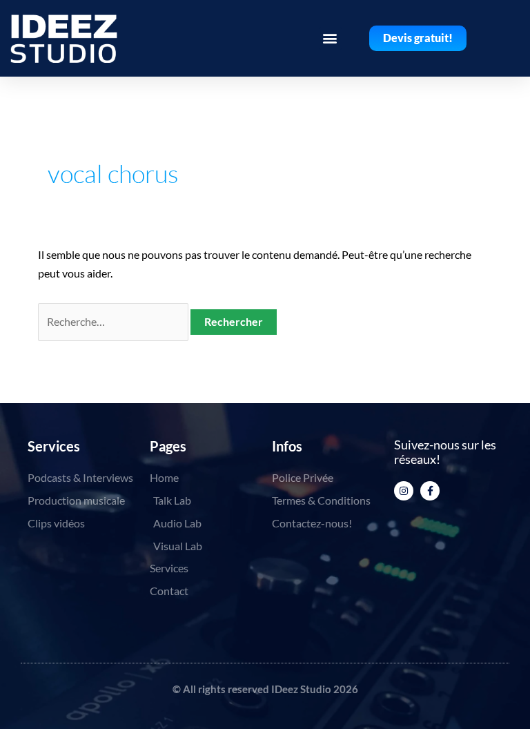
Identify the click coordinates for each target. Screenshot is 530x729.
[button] (330, 38)
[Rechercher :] (114, 321)
